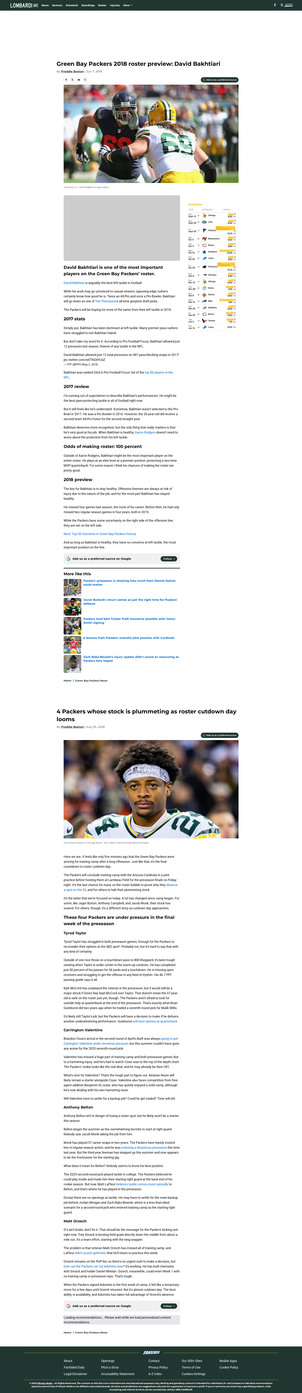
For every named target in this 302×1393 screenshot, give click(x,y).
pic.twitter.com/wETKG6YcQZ (84, 360)
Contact (154, 1361)
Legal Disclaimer (75, 1374)
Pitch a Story (110, 1367)
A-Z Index (155, 1374)
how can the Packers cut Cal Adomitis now (93, 1266)
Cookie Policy (228, 1367)
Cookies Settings (193, 1374)
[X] (281, 5)
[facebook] (275, 5)
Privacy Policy (158, 1367)
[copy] (85, 79)
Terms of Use (191, 1367)
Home (67, 680)
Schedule (72, 5)
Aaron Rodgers (145, 432)
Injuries (115, 5)
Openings (107, 1361)
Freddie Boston (72, 71)
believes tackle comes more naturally (142, 1184)
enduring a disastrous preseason (144, 1147)
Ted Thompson (105, 301)
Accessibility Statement (117, 1374)
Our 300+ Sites (192, 1361)
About (68, 1361)
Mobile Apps (228, 1361)
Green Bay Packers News (91, 680)
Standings (88, 5)
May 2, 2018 (90, 364)
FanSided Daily (74, 1367)
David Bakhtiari (74, 283)
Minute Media (44, 1383)
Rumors (57, 5)
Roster (102, 5)
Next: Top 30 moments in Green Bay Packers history (100, 534)
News (45, 5)
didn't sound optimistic (90, 1253)
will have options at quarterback (155, 1021)
